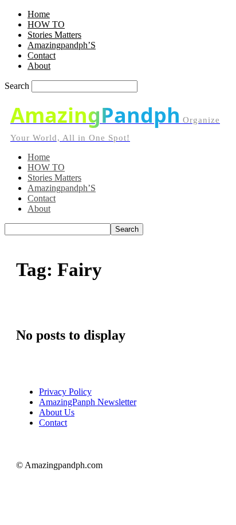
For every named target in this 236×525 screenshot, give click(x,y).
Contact (41, 55)
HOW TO (46, 24)
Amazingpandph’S (61, 45)
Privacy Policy (65, 391)
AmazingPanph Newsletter (87, 402)
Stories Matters (54, 35)
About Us (56, 412)
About (38, 66)
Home (38, 14)
